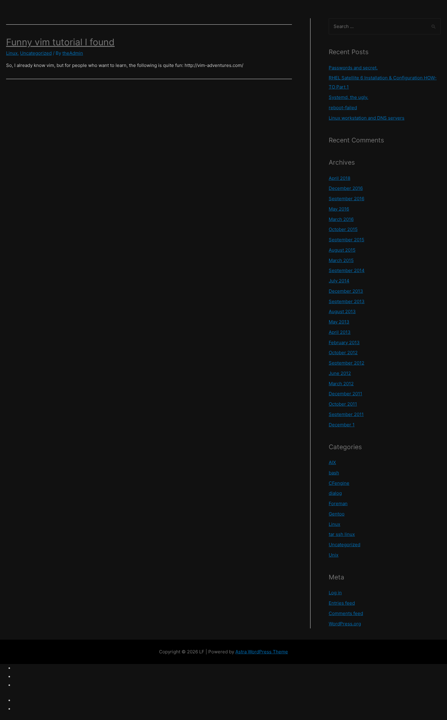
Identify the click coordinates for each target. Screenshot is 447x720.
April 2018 (339, 178)
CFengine (339, 483)
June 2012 (340, 373)
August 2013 (342, 311)
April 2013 (340, 332)
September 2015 (346, 240)
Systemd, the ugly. (348, 97)
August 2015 (342, 250)
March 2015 (341, 260)
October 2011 (343, 404)
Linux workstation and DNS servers (366, 118)
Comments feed (346, 613)
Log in (335, 593)
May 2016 (339, 209)
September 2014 (347, 270)
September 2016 (346, 198)
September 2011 (346, 414)
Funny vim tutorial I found (60, 42)
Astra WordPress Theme (261, 652)
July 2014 (339, 281)
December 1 (342, 425)
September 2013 (347, 301)
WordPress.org (345, 624)
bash (334, 473)
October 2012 (343, 352)
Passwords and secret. (353, 68)
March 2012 (341, 383)
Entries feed (342, 603)
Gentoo (337, 514)
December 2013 (346, 291)
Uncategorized (36, 53)
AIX (332, 462)
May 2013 (339, 322)
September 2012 (346, 363)
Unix (333, 555)
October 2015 (343, 229)
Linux (12, 53)
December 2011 (345, 394)
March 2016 (341, 219)
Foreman (338, 503)
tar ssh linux (342, 534)
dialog (335, 493)
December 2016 (346, 188)
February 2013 (344, 342)
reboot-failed (343, 107)
